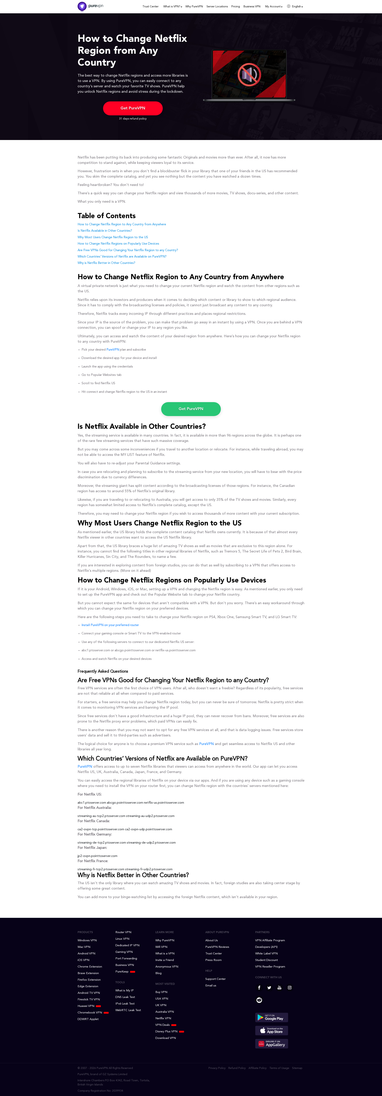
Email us (210, 985)
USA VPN (161, 998)
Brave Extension (88, 973)
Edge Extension (88, 986)
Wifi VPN (161, 947)
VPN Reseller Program (270, 966)
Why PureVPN (194, 6)
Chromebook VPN (90, 1012)
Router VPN (123, 932)
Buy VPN (161, 992)
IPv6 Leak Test (124, 1003)
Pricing (235, 6)
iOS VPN (83, 960)
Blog (158, 973)
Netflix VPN (163, 1018)
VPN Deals (162, 1025)
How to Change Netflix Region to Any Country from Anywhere (122, 224)
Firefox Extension (89, 979)
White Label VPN (266, 953)
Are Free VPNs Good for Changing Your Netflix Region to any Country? (128, 250)
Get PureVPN (133, 108)
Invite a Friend (164, 960)
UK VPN (160, 1005)
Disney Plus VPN (166, 1031)
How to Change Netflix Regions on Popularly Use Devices (118, 243)
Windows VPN (87, 940)
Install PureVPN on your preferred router (110, 625)
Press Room (213, 960)
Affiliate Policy (257, 1068)
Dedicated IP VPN (127, 945)
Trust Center (150, 6)
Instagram (290, 988)
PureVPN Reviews (217, 947)
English (296, 6)
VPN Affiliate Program (270, 940)
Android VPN (86, 953)
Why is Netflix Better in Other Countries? (106, 263)
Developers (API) (266, 947)
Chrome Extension (90, 966)
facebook (259, 988)
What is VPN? (171, 6)
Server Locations (217, 6)
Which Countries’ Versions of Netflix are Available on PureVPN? (122, 256)
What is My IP (124, 990)
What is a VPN (164, 953)
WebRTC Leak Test (128, 1010)
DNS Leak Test (125, 997)
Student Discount (266, 960)
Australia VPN (164, 1011)
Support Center (215, 979)
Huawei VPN (86, 1006)
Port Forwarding (126, 958)
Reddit (259, 999)
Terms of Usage (279, 1068)
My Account (273, 6)
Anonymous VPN (166, 966)
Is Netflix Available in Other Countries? (105, 230)
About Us (211, 940)
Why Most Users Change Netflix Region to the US (113, 237)
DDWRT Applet (88, 1019)
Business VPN (252, 6)
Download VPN (165, 1038)
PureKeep (122, 971)
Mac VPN (84, 947)
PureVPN (112, 349)
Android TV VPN (89, 993)
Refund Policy (237, 1068)
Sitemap (297, 1068)
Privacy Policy (217, 1068)
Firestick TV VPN (89, 999)
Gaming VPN (124, 952)
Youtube (280, 988)
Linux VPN (122, 938)
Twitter (269, 988)
